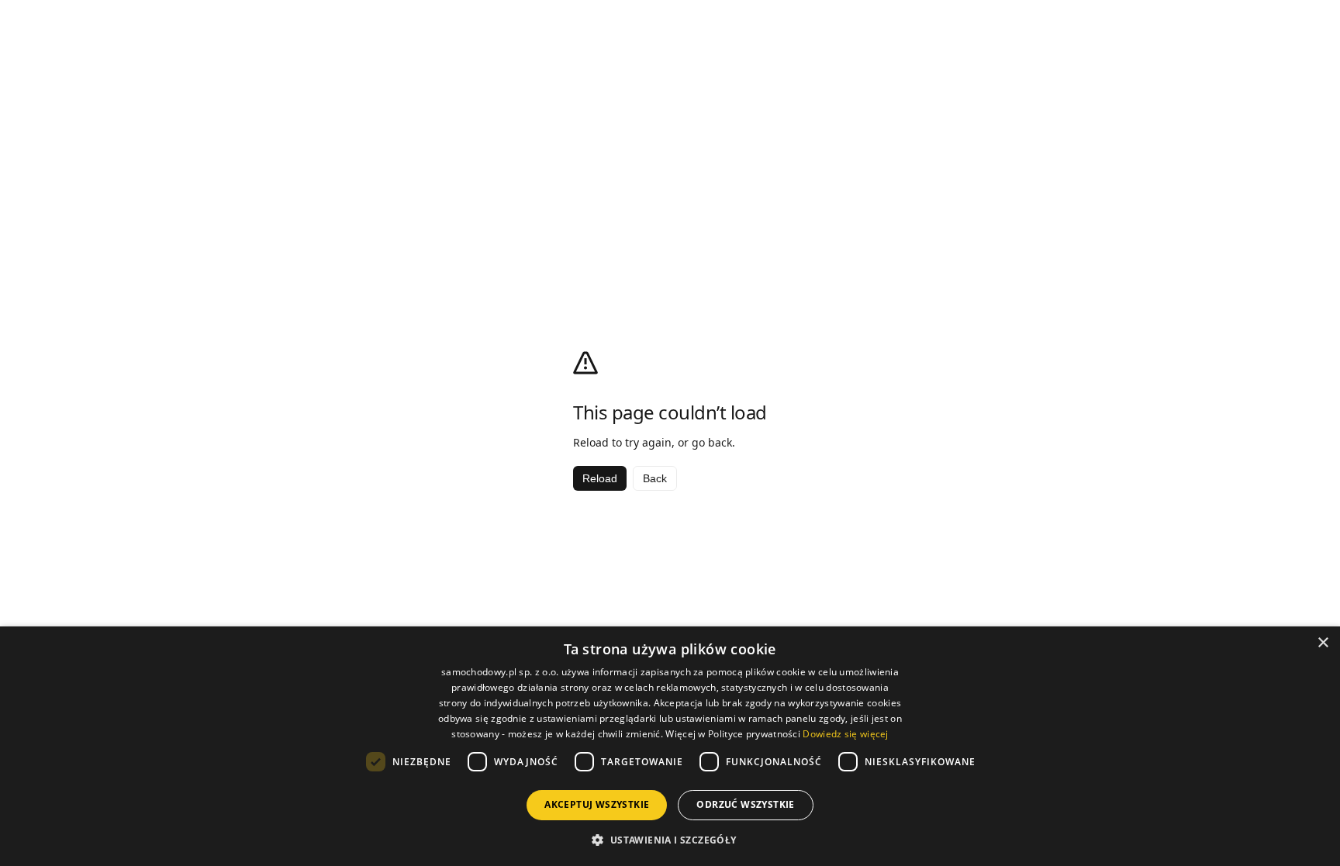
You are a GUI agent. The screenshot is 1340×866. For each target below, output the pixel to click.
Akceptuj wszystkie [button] (596, 804)
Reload (599, 478)
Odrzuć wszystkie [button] (745, 804)
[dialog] (670, 746)
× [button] (1322, 643)
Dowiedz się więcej (845, 733)
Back (655, 478)
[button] (669, 839)
